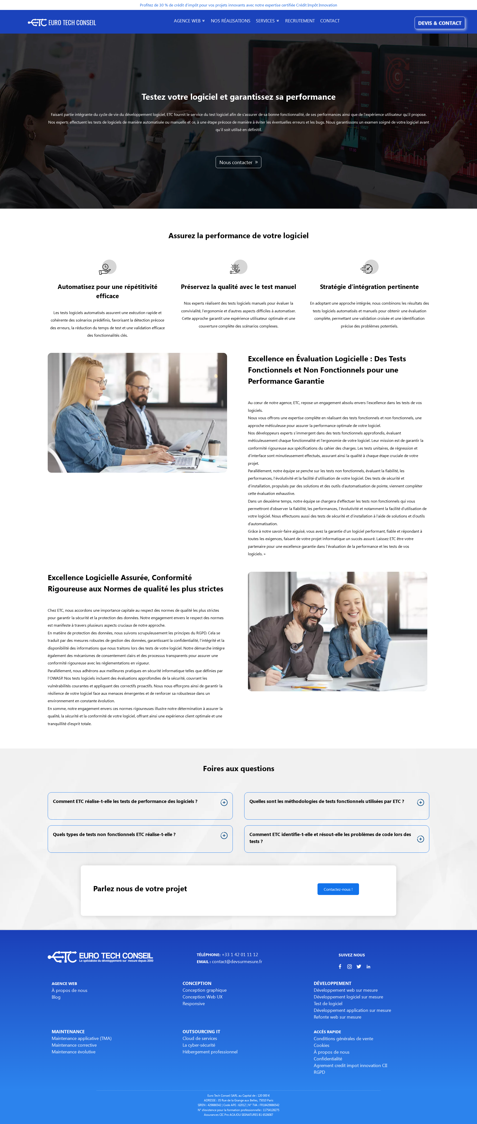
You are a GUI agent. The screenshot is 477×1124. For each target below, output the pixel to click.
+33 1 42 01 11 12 (239, 954)
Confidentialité (328, 1059)
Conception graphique (205, 990)
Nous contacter (235, 162)
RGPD (319, 1072)
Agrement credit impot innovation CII (350, 1065)
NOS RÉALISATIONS (230, 21)
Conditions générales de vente (343, 1038)
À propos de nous (69, 990)
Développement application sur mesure (352, 1010)
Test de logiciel (328, 1003)
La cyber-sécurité (199, 1045)
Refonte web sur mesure (337, 1017)
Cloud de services (200, 1038)
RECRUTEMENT (300, 21)
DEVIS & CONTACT (440, 22)
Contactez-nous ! (338, 889)
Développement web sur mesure (346, 990)
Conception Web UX (203, 997)
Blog (56, 997)
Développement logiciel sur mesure (348, 997)
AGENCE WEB (187, 21)
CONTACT (330, 21)
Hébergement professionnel (210, 1052)
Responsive (194, 1003)
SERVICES (265, 21)
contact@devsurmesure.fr (236, 961)
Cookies (321, 1045)
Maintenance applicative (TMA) (82, 1038)
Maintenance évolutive (73, 1052)
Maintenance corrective (74, 1045)
